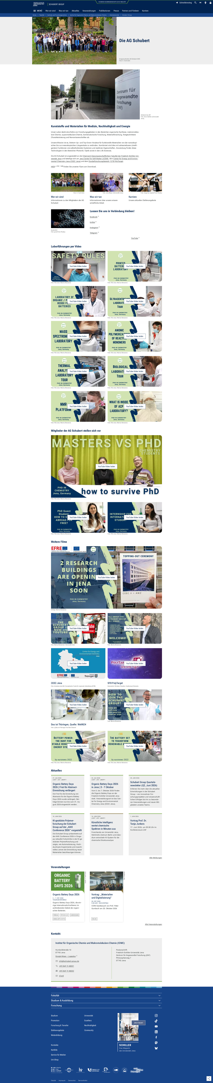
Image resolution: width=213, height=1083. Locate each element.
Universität (88, 1015)
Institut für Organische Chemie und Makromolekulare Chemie (88, 15)
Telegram (94, 233)
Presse (116, 11)
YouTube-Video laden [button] (78, 266)
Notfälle (54, 1050)
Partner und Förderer (130, 11)
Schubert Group (56, 4)
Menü (39, 11)
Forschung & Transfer (59, 1025)
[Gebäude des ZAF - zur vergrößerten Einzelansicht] (95, 94)
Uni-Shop (55, 1059)
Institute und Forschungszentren (57, 15)
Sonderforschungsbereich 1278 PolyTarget (106, 161)
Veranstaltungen (89, 11)
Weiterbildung (56, 1035)
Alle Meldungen (155, 858)
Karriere (145, 11)
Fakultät (41, 15)
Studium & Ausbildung (62, 1000)
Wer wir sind (50, 11)
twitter (93, 222)
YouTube (135, 238)
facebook (94, 217)
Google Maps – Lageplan (66, 956)
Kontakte (54, 1045)
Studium (54, 1015)
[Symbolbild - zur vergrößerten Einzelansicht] (67, 218)
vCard (61, 976)
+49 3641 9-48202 (66, 971)
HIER (57, 167)
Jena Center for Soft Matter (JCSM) (94, 159)
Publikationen (104, 11)
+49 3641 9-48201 (66, 966)
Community (88, 1030)
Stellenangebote (57, 1030)
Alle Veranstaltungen (153, 924)
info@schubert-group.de (69, 961)
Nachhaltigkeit (90, 1025)
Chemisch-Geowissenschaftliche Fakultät (112, 2)
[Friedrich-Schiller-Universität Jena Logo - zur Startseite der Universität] (38, 4)
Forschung (56, 1005)
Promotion (55, 1020)
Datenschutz (72, 1080)
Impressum (62, 1080)
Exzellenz (88, 1020)
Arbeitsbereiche (114, 15)
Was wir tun (63, 11)
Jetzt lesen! (138, 1023)
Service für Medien (58, 1055)
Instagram (95, 228)
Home (34, 15)
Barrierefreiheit (82, 1080)
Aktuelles (75, 11)
